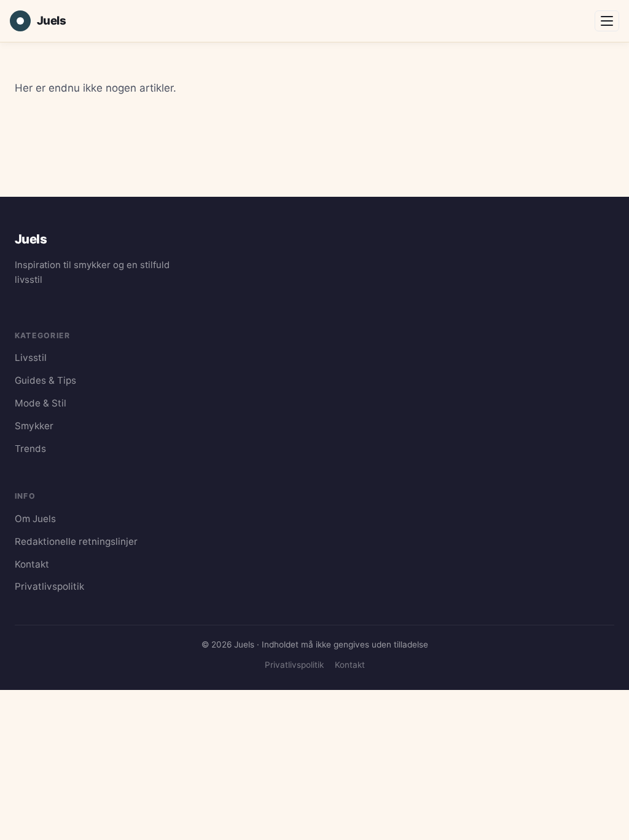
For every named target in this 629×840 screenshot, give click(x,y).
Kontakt (32, 564)
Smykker (34, 426)
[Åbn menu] (607, 20)
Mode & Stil (40, 403)
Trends (30, 448)
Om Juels (35, 519)
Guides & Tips (45, 380)
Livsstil (31, 357)
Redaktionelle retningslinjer (76, 541)
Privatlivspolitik (49, 586)
